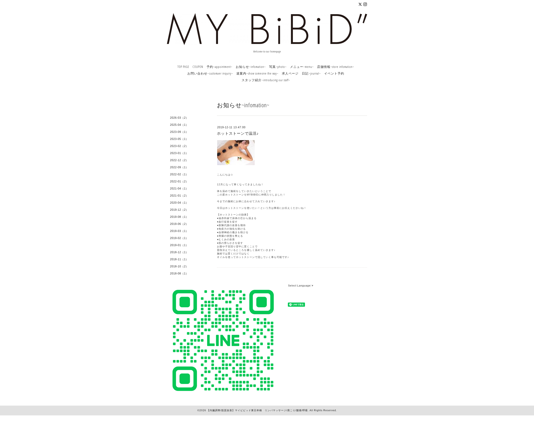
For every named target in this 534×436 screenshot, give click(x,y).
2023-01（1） (179, 153)
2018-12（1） (179, 252)
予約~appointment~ (219, 67)
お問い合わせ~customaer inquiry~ (210, 73)
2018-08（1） (179, 273)
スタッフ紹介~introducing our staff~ (266, 80)
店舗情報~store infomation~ (335, 67)
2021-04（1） (179, 188)
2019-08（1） (179, 216)
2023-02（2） (179, 146)
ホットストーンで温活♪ (238, 133)
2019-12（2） (179, 209)
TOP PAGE (183, 67)
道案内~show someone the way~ (257, 73)
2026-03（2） (179, 117)
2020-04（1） (179, 202)
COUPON (198, 67)
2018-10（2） (179, 266)
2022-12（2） (179, 160)
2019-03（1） (179, 231)
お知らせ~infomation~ (251, 67)
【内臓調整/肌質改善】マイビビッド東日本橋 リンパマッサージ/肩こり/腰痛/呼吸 (257, 410)
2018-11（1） (179, 259)
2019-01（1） (179, 245)
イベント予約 (334, 73)
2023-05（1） (179, 139)
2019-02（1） (179, 238)
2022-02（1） (179, 174)
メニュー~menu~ (302, 67)
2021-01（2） (179, 195)
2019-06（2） (179, 223)
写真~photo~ (278, 67)
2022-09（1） (179, 167)
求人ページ (290, 73)
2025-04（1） (179, 124)
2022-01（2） (179, 181)
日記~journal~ (311, 73)
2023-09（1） (179, 131)
